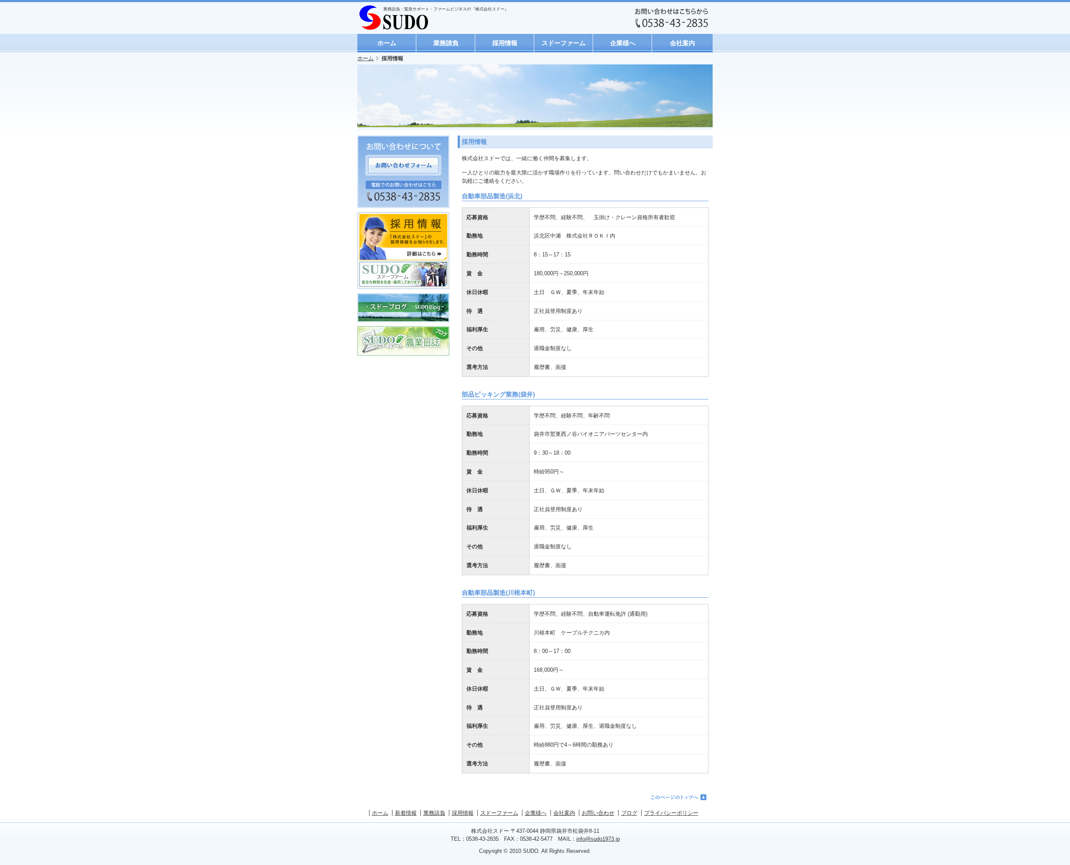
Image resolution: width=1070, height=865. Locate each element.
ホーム (386, 42)
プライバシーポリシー (671, 813)
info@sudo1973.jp (598, 839)
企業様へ (622, 42)
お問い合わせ (598, 813)
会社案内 (682, 42)
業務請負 (446, 42)
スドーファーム (564, 42)
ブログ (629, 813)
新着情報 (406, 813)
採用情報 (504, 42)
